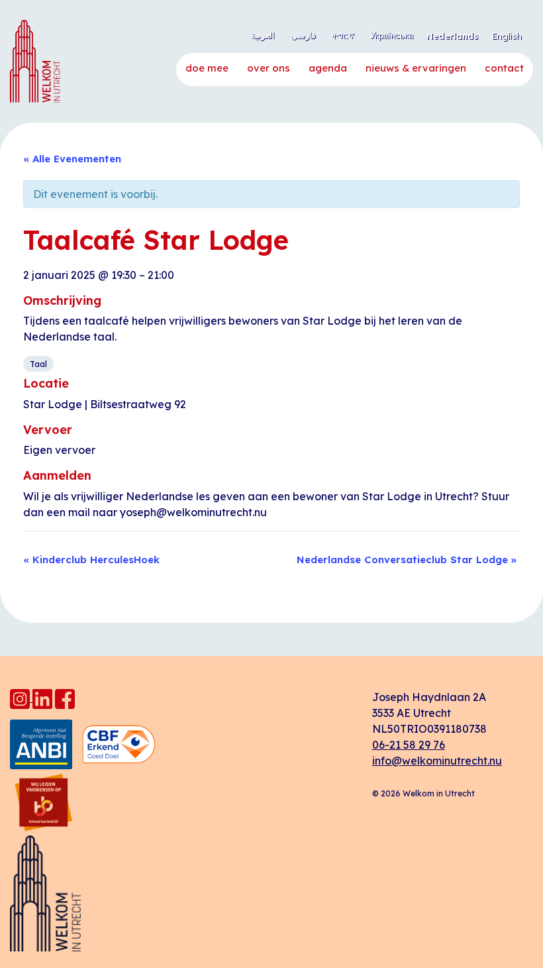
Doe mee (206, 68)
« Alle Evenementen (72, 158)
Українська (391, 35)
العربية (263, 35)
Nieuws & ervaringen (416, 68)
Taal (38, 363)
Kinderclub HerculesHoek (91, 559)
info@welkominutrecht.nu (437, 760)
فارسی (303, 35)
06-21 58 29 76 (408, 744)
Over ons (268, 68)
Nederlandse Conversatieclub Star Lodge (407, 559)
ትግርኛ (343, 35)
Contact (504, 68)
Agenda (328, 68)
